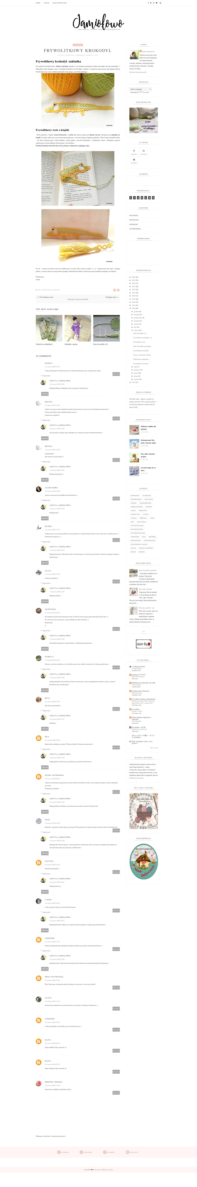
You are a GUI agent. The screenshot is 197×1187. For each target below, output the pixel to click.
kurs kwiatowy (150, 540)
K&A (47, 737)
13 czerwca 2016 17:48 (52, 574)
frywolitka (78, 45)
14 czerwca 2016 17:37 (52, 942)
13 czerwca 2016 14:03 (56, 428)
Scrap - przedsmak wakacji (142, 355)
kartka (133, 503)
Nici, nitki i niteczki (145, 589)
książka (142, 552)
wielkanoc (143, 510)
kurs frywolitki (137, 529)
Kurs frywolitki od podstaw (142, 346)
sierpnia (136, 324)
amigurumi (135, 537)
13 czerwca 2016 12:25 (52, 367)
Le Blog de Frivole (138, 666)
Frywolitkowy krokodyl (141, 350)
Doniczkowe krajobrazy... (141, 359)
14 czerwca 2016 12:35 (52, 864)
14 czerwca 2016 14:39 (56, 802)
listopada (137, 314)
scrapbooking (135, 229)
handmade (133, 224)
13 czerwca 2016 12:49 (52, 405)
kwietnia (136, 370)
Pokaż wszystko (154, 748)
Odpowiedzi (46, 376)
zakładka (56, 290)
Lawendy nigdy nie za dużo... (148, 469)
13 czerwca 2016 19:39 (52, 613)
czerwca (136, 330)
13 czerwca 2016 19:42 (52, 660)
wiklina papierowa (146, 548)
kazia (48, 1040)
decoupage (133, 215)
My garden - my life (139, 727)
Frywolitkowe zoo (139, 342)
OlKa (47, 820)
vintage (134, 518)
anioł (152, 518)
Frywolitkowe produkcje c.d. (142, 338)
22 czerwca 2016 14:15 (52, 1022)
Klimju (48, 526)
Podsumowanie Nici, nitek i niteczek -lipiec (148, 441)
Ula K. (48, 571)
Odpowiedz (116, 374)
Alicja (48, 998)
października (138, 318)
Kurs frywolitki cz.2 (139, 333)
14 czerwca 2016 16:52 (52, 903)
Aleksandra (51, 488)
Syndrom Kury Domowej (140, 691)
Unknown (50, 938)
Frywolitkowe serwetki (140, 363)
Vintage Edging (137, 668)
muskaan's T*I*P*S (138, 674)
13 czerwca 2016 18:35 (56, 508)
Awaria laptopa (136, 685)
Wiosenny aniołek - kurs (147, 608)
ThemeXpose (98, 1170)
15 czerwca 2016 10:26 (56, 959)
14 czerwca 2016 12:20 (52, 823)
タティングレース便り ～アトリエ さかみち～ (143, 736)
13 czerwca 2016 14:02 (56, 384)
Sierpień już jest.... (137, 693)
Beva (47, 698)
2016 (133, 308)
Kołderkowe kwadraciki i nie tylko (143, 683)
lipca (135, 327)
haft (144, 537)
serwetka (143, 518)
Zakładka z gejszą (71, 344)
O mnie (46, 3)
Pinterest (134, 163)
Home (38, 3)
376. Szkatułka (136, 721)
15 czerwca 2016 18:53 (52, 980)
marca (136, 373)
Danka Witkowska (54, 775)
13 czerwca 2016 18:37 (56, 550)
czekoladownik (137, 507)
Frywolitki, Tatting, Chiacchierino (144, 699)
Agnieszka (50, 609)
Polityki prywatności (136, 778)
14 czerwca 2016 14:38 (56, 757)
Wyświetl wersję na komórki (78, 299)
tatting (146, 514)
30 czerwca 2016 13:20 (52, 1085)
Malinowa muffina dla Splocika (148, 427)
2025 (133, 280)
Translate (146, 92)
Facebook (134, 154)
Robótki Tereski (53, 1082)
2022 (133, 289)
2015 (133, 382)
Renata (49, 402)
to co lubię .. (136, 709)
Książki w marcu (137, 711)
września (136, 321)
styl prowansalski (138, 533)
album (133, 510)
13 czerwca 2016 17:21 (52, 530)
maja (135, 367)
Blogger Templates (108, 1170)
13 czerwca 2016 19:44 (56, 639)
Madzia (49, 363)
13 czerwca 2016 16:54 (52, 491)
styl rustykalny (137, 525)
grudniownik (136, 540)
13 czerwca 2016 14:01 (56, 470)
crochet (149, 507)
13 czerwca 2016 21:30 (52, 701)
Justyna (49, 861)
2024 (133, 283)
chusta (133, 548)
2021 (133, 293)
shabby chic (135, 514)
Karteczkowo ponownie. (139, 729)
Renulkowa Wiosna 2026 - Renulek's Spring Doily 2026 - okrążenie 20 (143, 702)
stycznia (136, 379)
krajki (133, 552)
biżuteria (152, 537)
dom (132, 522)
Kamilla (49, 657)
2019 (133, 299)
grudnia (136, 311)
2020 (133, 296)
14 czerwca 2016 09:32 (52, 779)
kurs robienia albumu (139, 544)
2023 (133, 286)
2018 (133, 302)
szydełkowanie (145, 503)
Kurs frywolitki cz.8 (100, 344)
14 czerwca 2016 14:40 (56, 840)
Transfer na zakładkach (44, 344)
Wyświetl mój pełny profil (137, 72)
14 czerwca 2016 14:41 (56, 882)
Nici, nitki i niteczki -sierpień (148, 455)
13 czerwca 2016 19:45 (56, 677)
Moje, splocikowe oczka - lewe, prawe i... (142, 742)
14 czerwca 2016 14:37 (56, 719)
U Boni (48, 900)
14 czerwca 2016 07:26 (52, 740)
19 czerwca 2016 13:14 (52, 1001)
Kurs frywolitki (60, 3)
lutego (136, 376)
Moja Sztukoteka (54, 977)
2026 (133, 277)
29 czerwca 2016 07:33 (52, 1043)
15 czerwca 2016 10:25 (56, 920)
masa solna (141, 522)
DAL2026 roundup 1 (138, 677)
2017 (133, 305)
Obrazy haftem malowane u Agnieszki (141, 718)
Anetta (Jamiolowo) (67, 55)
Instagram (143, 154)
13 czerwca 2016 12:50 (52, 449)
